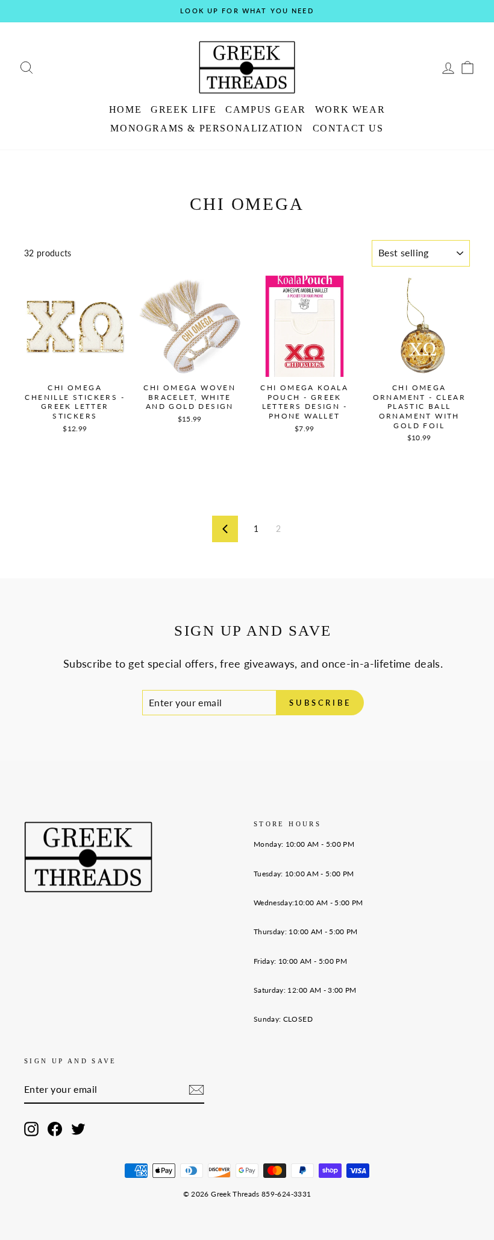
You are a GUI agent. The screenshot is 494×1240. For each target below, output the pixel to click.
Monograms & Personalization (206, 128)
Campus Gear (265, 109)
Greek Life (183, 109)
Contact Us (348, 128)
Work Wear (350, 109)
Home (125, 109)
